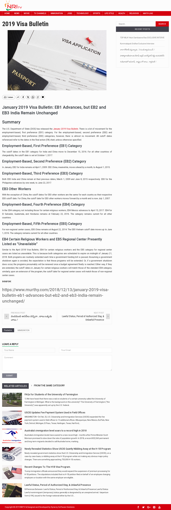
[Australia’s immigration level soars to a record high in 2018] (12, 436)
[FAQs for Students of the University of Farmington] (12, 400)
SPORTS (96, 13)
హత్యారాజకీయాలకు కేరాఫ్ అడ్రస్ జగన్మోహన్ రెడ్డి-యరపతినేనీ (142, 56)
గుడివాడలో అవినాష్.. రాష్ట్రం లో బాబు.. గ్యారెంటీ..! (138, 62)
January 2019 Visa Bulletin (65, 129)
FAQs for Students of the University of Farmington (51, 394)
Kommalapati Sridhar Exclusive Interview (137, 44)
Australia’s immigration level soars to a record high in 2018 (56, 430)
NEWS (16, 13)
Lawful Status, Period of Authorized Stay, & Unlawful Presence (58, 485)
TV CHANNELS (40, 13)
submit (9, 376)
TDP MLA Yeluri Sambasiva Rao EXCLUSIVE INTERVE (142, 38)
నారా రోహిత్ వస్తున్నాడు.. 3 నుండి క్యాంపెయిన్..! (137, 50)
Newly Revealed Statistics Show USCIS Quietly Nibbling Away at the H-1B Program (68, 448)
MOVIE (27, 13)
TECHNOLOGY (83, 13)
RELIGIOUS (134, 13)
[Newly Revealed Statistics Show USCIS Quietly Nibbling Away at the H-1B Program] (12, 454)
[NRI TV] (79, 6)
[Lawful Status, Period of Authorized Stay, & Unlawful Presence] (12, 490)
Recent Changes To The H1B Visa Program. (48, 467)
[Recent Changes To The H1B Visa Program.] (12, 472)
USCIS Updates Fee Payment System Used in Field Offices (55, 412)
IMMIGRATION (57, 13)
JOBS (69, 13)
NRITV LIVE (148, 13)
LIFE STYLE (109, 13)
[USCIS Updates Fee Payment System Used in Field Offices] (12, 418)
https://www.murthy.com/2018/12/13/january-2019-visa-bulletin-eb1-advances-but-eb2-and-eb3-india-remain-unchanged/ (55, 295)
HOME (7, 13)
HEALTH (121, 13)
